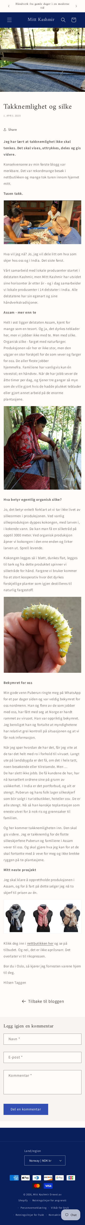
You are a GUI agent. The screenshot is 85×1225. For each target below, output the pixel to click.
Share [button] (12, 129)
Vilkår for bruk (60, 1207)
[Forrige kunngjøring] (9, 6)
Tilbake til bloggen (46, 1001)
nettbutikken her (40, 943)
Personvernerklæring (34, 1207)
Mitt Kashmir (41, 1194)
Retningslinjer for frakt (30, 1214)
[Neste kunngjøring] (76, 6)
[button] (9, 20)
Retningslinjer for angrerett (49, 1200)
